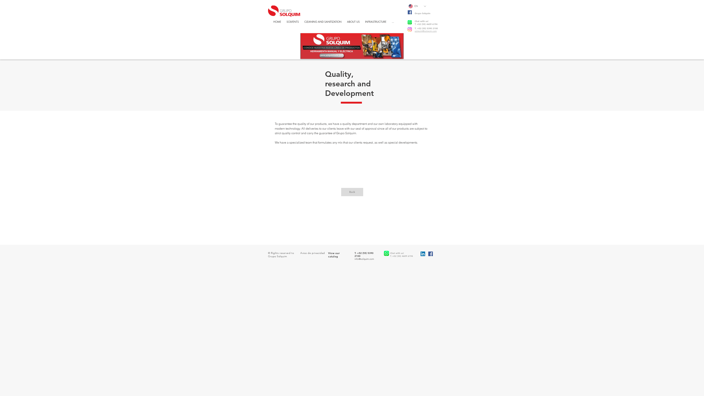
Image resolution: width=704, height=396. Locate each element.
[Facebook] (410, 12)
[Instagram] (409, 29)
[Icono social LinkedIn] (423, 254)
